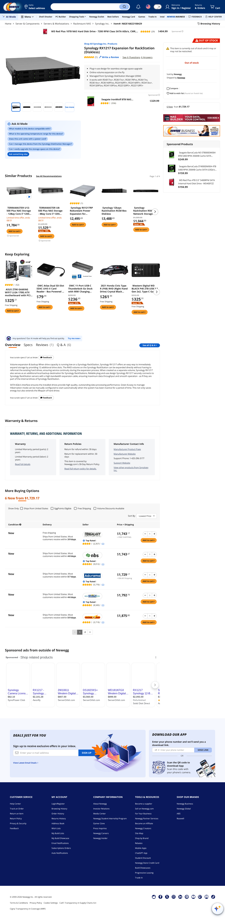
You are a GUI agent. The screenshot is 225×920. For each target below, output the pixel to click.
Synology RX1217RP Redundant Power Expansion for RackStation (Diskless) (81, 210)
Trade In (139, 877)
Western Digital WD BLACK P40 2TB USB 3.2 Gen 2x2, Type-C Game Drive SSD (145, 288)
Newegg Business (185, 803)
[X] (167, 896)
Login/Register (58, 803)
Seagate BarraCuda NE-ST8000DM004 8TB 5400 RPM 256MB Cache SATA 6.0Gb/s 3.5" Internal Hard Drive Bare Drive (196, 154)
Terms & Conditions (19, 902)
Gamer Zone (99, 823)
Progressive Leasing (144, 872)
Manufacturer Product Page (127, 449)
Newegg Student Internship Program (110, 818)
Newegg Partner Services (146, 818)
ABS (179, 813)
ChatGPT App (141, 853)
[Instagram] (173, 896)
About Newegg (100, 803)
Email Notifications (60, 843)
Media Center (99, 813)
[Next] (90, 632)
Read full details (22, 464)
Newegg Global (184, 808)
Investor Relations (101, 808)
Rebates (138, 843)
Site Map (139, 833)
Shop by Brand (141, 838)
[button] (35, 7)
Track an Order (17, 808)
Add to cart (14, 231)
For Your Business (143, 813)
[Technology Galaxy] (98, 534)
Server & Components (27, 23)
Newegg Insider (100, 838)
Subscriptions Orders (61, 848)
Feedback (47, 357)
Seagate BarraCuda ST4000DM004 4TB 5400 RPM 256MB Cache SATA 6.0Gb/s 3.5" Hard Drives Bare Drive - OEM (197, 168)
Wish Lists (56, 828)
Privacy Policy (36, 902)
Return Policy (16, 818)
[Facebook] (160, 896)
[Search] (124, 7)
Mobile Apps (140, 848)
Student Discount (143, 858)
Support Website (122, 462)
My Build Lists (58, 833)
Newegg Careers (101, 833)
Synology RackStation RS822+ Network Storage (144, 210)
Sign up (86, 752)
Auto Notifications (60, 853)
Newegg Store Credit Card (147, 862)
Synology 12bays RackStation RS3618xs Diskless (114, 210)
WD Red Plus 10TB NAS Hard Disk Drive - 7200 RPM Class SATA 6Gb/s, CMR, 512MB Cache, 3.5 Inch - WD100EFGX (93, 31)
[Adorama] (98, 575)
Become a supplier (143, 803)
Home (8, 23)
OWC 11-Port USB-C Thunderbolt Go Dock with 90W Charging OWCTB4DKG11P (80, 288)
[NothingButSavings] (98, 555)
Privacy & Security (18, 823)
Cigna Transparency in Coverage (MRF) (28, 908)
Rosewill (180, 818)
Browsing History (59, 808)
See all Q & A (149, 345)
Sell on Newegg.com (144, 808)
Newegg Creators (143, 828)
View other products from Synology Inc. (131, 469)
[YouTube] (193, 896)
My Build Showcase (60, 838)
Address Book (58, 823)
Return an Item (16, 813)
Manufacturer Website (125, 453)
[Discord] (207, 896)
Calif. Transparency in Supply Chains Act (77, 902)
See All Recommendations (49, 176)
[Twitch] (199, 896)
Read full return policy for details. (80, 468)
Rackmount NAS (82, 23)
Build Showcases (142, 867)
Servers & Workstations (56, 23)
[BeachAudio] (98, 596)
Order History (58, 813)
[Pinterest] (186, 896)
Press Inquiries (100, 828)
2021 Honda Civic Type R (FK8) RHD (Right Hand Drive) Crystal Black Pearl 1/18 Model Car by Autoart (114, 288)
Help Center (15, 803)
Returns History (59, 818)
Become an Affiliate (144, 823)
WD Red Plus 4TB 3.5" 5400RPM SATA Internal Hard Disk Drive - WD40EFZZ (196, 182)
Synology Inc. (102, 23)
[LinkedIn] (180, 896)
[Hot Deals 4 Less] (98, 616)
